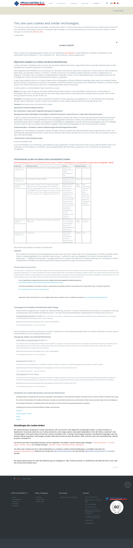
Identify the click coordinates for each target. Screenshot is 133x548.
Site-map (39, 497)
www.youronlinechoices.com (24, 451)
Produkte (73, 3)
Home (51, 3)
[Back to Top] (128, 485)
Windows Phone (68, 445)
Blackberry (80, 445)
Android (52, 445)
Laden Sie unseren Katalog (68, 497)
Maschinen (84, 3)
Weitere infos (38, 32)
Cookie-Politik (40, 499)
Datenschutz (40, 501)
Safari (58, 445)
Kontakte (15, 506)
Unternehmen (61, 3)
